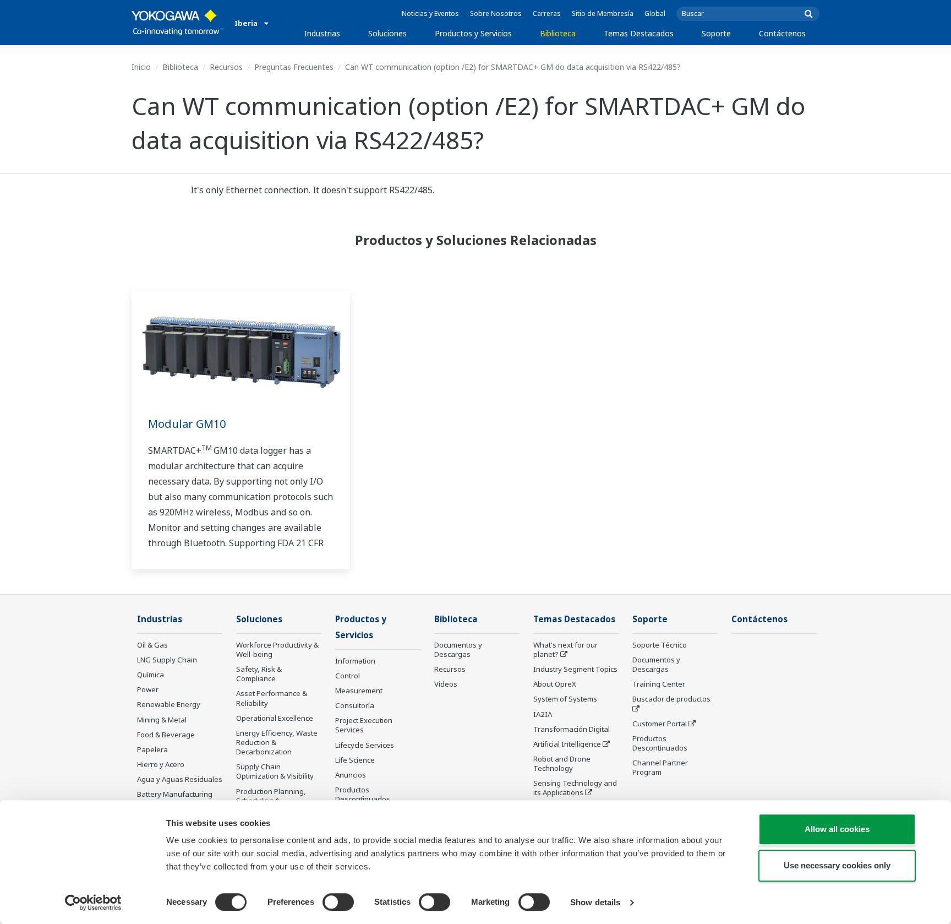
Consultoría (354, 705)
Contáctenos (782, 33)
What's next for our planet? (565, 649)
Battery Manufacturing (174, 794)
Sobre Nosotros (496, 13)
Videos (445, 684)
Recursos (226, 67)
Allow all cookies (837, 829)
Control (347, 676)
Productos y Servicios (473, 33)
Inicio (141, 67)
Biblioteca (558, 33)
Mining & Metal (162, 720)
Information (355, 661)
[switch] (338, 902)
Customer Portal (659, 724)
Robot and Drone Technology (562, 763)
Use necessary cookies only (837, 865)
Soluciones (387, 33)
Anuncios (350, 775)
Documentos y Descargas (458, 649)
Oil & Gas (152, 645)
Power (147, 689)
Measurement (358, 690)
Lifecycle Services (364, 745)
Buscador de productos (671, 699)
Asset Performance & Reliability (271, 698)
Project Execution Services (363, 725)
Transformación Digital (571, 729)
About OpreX (554, 684)
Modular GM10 (187, 423)
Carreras (547, 13)
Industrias (322, 33)
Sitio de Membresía (602, 13)
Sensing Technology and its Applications (575, 787)
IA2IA (542, 714)
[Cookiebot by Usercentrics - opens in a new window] (93, 902)
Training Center (658, 684)
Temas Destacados (639, 33)
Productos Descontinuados (362, 794)
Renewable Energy (168, 704)
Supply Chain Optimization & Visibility (275, 771)
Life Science (355, 760)
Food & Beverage (166, 735)
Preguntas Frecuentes (294, 67)
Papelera (152, 749)
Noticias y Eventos (430, 13)
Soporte (716, 33)
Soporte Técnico (659, 645)
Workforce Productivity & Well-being (277, 649)
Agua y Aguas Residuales (179, 779)
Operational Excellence (274, 718)
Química (150, 675)
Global (654, 13)
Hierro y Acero (160, 764)
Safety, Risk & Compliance (259, 673)
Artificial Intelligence (567, 744)
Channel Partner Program (660, 767)
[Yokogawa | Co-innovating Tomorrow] (177, 22)
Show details (595, 902)
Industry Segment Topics (575, 669)
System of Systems (565, 699)
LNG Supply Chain (167, 660)
